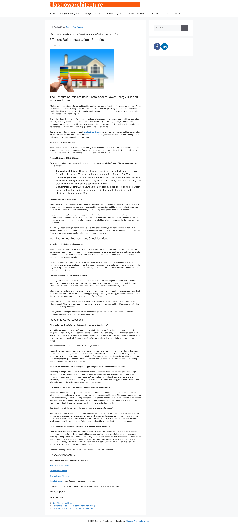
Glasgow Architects (93, 13)
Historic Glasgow (56, 481)
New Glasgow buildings (62, 503)
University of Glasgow (58, 471)
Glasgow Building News (70, 13)
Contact (154, 13)
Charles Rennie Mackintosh (60, 476)
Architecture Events (137, 13)
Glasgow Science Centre (59, 465)
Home (52, 13)
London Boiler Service (92, 132)
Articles (166, 13)
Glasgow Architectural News (138, 521)
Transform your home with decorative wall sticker (73, 508)
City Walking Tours (115, 13)
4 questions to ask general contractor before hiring (73, 506)
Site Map (178, 13)
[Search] (184, 28)
